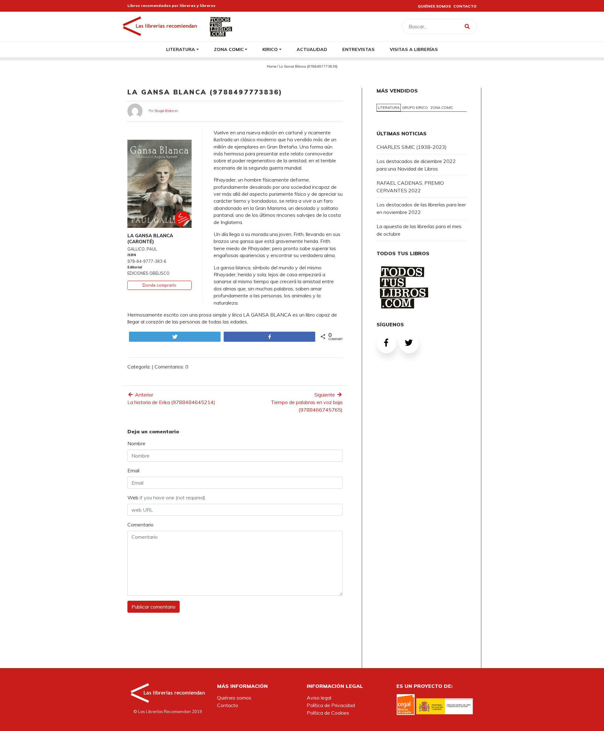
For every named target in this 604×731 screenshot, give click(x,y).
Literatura (180, 49)
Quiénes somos (234, 697)
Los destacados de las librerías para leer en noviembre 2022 (421, 208)
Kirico (270, 49)
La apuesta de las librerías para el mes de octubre (419, 230)
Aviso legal (319, 697)
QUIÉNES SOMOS (434, 6)
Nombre (136, 443)
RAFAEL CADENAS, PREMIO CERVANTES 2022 (410, 187)
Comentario (140, 524)
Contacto (227, 705)
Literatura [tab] (389, 107)
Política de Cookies (328, 713)
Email (133, 470)
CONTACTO (465, 6)
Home (271, 66)
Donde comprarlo (159, 285)
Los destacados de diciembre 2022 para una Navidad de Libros (416, 165)
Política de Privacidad (331, 705)
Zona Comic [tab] (441, 107)
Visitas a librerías (414, 49)
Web (166, 497)
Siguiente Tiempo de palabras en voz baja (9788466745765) (307, 402)
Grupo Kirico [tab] (415, 107)
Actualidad (312, 49)
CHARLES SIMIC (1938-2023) (412, 147)
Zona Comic (229, 49)
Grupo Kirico (164, 110)
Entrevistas (358, 49)
